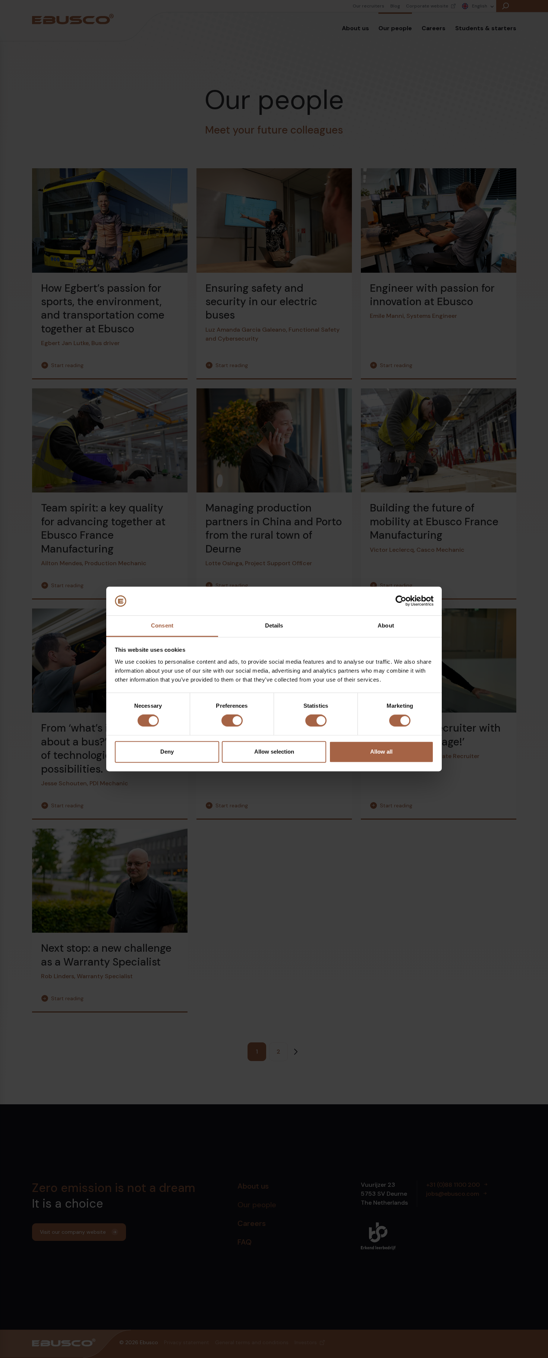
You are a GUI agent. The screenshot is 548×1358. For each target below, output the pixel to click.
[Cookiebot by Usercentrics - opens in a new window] (401, 601)
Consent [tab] (162, 625)
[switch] (232, 721)
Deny (167, 751)
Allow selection (274, 751)
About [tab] (386, 625)
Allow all (381, 751)
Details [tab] (274, 625)
